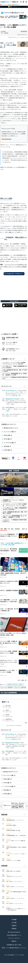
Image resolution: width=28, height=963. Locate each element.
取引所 (19, 962)
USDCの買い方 (8, 435)
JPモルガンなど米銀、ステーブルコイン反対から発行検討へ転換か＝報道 (13, 634)
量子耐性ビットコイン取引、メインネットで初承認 (8, 671)
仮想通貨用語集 (7, 139)
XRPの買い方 (7, 446)
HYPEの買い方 (8, 450)
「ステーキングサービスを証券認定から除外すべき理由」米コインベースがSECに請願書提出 (13, 266)
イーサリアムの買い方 (10, 442)
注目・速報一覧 (21, 680)
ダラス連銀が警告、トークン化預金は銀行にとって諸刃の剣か (9, 600)
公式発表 (6, 33)
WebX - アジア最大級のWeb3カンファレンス (14, 947)
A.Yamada (3, 31)
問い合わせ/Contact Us (14, 932)
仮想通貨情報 (24, 31)
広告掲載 (14, 919)
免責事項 (14, 925)
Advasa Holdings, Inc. (11, 390)
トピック (14, 962)
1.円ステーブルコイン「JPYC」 (15, 684)
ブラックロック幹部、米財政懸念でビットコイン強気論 (8, 652)
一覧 (24, 359)
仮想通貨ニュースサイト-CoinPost (17, 954)
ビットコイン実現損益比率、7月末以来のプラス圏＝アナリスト (9, 535)
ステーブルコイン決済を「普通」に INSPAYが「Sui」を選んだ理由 (16, 409)
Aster (7, 414)
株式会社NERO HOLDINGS (13, 399)
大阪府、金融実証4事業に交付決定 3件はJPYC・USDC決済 (14, 574)
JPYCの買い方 (8, 439)
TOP (3, 962)
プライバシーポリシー (14, 938)
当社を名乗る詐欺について (14, 935)
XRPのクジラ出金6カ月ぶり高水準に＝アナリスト (9, 582)
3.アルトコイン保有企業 (20, 687)
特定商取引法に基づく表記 (14, 944)
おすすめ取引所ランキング (12, 348)
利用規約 (14, 928)
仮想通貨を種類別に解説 (12, 337)
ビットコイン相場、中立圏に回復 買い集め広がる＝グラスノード (8, 643)
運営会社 (14, 941)
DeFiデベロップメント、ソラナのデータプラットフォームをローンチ (8, 662)
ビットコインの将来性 (6, 4)
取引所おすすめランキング (11, 428)
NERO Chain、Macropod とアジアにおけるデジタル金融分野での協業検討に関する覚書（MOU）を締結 (17, 806)
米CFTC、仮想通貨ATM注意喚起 (9, 590)
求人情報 (14, 922)
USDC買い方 (16, 4)
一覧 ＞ (25, 497)
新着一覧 (8, 962)
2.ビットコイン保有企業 (6, 687)
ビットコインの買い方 (11, 342)
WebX (25, 962)
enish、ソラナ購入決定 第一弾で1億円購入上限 (9, 609)
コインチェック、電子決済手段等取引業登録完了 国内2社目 (8, 549)
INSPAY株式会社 (10, 407)
